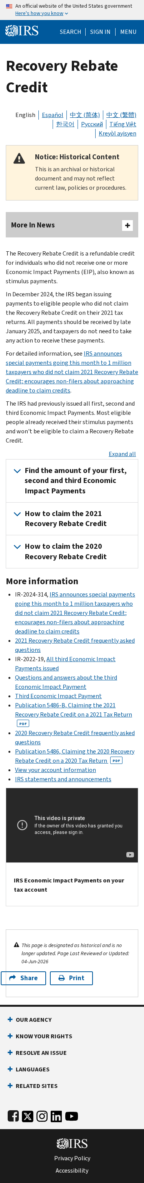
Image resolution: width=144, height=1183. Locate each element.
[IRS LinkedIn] (56, 1114)
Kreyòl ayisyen (117, 133)
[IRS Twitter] (27, 1114)
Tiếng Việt (122, 124)
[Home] (21, 30)
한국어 (65, 124)
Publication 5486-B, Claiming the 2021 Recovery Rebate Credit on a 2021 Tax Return (73, 713)
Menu (128, 32)
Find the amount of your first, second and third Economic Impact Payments (76, 480)
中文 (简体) (85, 115)
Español (52, 115)
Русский (92, 124)
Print (76, 978)
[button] (100, 32)
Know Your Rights (44, 1036)
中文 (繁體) (121, 115)
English (25, 115)
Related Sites (37, 1086)
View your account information (55, 770)
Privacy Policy (72, 1158)
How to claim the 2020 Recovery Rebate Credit (66, 551)
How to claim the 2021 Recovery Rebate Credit (66, 518)
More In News (33, 225)
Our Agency (33, 1020)
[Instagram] (42, 1114)
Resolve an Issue (41, 1053)
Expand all (122, 454)
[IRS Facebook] (13, 1114)
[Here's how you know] (72, 10)
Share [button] (29, 978)
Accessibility (72, 1171)
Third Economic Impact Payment (58, 696)
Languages (33, 1069)
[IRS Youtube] (71, 1114)
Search (70, 32)
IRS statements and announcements (63, 779)
